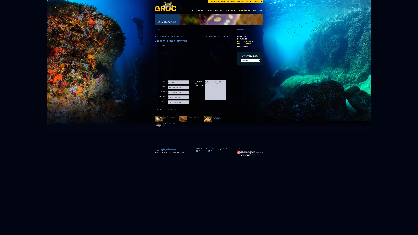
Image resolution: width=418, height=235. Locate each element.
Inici (193, 10)
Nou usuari (221, 1)
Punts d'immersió (244, 44)
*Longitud (162, 91)
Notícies (219, 10)
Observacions (244, 10)
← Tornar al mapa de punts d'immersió (168, 36)
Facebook (214, 151)
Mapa (164, 45)
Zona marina (231, 1)
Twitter (201, 151)
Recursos (257, 10)
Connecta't (212, 1)
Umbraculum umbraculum (217, 118)
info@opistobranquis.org (168, 149)
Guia (210, 10)
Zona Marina (161, 96)
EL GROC (201, 10)
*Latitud (163, 86)
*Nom (164, 81)
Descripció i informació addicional (199, 82)
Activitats (230, 10)
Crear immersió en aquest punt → (217, 36)
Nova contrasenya (245, 41)
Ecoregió (163, 101)
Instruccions (243, 46)
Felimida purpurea (169, 117)
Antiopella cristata (169, 123)
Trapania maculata (194, 117)
